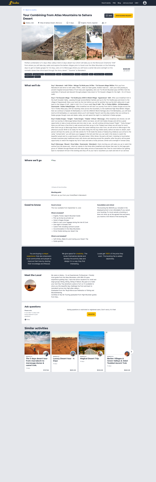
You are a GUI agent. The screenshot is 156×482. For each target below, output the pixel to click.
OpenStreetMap (62, 187)
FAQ (114, 3)
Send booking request (123, 15)
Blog (119, 3)
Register (91, 314)
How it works (106, 3)
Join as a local (128, 3)
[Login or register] (145, 3)
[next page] (131, 351)
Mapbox (55, 187)
